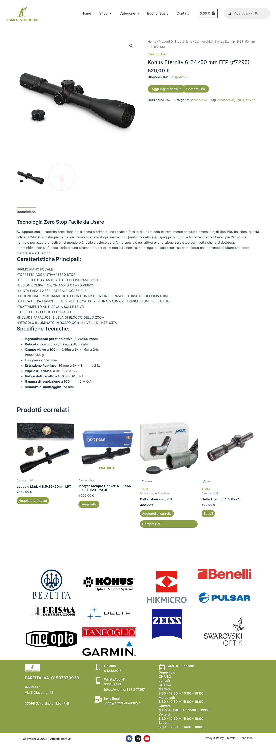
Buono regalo (158, 13)
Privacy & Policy (214, 738)
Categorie (127, 13)
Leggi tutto (88, 504)
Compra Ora (195, 89)
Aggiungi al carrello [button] (157, 513)
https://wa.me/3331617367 (124, 689)
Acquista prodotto (33, 501)
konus (240, 100)
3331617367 (113, 684)
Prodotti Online (169, 41)
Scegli (208, 513)
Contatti (183, 13)
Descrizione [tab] (26, 212)
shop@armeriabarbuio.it (122, 703)
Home (86, 13)
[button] (105, 13)
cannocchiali (225, 100)
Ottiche (187, 41)
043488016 (113, 671)
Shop (103, 13)
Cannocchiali (204, 41)
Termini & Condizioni (239, 738)
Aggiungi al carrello (166, 89)
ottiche (250, 100)
